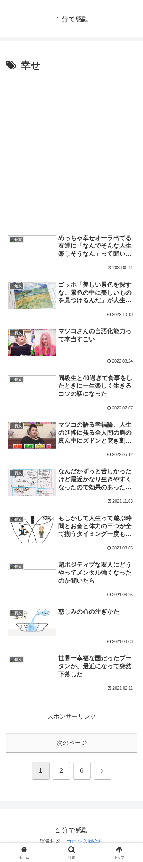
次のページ (71, 743)
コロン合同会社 (85, 841)
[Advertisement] (71, 149)
